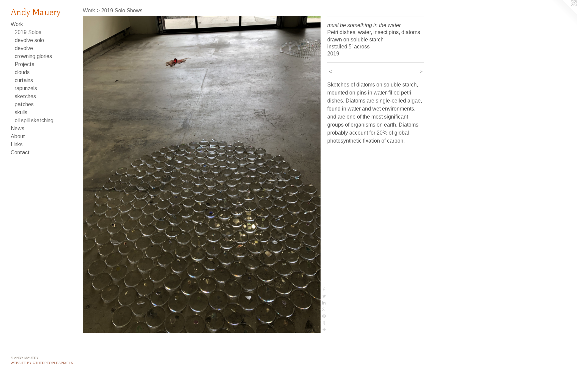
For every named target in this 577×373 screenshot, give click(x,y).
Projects (24, 64)
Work (17, 24)
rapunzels (26, 88)
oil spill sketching (34, 120)
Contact (20, 152)
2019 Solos (28, 32)
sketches (25, 96)
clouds (22, 72)
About (18, 136)
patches (24, 104)
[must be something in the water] (202, 174)
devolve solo (29, 40)
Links (17, 144)
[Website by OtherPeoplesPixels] (563, 13)
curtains (24, 80)
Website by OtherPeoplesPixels (42, 363)
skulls (21, 112)
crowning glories (33, 56)
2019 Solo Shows (122, 10)
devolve (24, 48)
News (17, 128)
